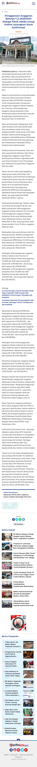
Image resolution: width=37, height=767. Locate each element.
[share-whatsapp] (20, 519)
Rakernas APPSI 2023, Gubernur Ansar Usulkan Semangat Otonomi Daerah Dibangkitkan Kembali (17, 496)
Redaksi (6, 755)
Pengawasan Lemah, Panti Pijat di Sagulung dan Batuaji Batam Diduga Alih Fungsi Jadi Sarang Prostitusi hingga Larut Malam (13, 654)
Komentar (19, 524)
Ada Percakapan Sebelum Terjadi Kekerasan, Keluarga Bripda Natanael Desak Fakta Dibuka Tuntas (13, 721)
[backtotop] (18, 741)
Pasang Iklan (14, 755)
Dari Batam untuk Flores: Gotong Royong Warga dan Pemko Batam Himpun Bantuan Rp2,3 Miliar (12, 702)
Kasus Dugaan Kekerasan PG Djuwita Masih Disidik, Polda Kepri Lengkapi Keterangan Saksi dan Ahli (12, 664)
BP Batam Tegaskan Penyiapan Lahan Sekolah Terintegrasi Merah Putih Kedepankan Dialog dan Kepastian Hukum (13, 683)
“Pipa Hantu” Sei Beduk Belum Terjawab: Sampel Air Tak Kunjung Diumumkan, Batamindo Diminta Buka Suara (13, 644)
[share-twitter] (16, 519)
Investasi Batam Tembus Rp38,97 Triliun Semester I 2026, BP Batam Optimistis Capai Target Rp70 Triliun (12, 693)
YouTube (27, 752)
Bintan (6, 504)
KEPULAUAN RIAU (10, 507)
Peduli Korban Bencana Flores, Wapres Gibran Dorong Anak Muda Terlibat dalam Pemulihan (12, 730)
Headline (14, 504)
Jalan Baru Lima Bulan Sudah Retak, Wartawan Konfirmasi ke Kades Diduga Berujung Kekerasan (13, 712)
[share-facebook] (13, 519)
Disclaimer (18, 757)
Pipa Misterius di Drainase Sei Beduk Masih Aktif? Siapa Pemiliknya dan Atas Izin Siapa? (13, 673)
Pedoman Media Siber (26, 755)
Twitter (23, 752)
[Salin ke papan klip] (23, 519)
